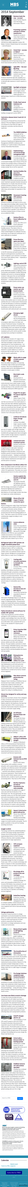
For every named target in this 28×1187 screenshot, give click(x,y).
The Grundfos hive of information (20, 952)
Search (20, 1098)
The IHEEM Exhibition (20, 132)
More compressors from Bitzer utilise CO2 (14, 465)
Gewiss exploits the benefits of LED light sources (20, 478)
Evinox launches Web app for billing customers (20, 631)
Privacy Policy (4, 1182)
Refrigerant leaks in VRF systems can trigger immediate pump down (12, 543)
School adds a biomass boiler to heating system (19, 1040)
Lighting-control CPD (20, 263)
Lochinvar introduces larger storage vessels (20, 418)
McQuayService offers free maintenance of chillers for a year (19, 657)
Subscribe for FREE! (14, 1173)
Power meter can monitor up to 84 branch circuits (19, 289)
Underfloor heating (19, 895)
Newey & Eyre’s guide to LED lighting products (20, 930)
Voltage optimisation (7, 912)
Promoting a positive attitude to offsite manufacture (20, 31)
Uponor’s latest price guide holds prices (20, 811)
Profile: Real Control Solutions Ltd (20, 103)
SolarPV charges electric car (19, 1017)
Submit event (14, 1164)
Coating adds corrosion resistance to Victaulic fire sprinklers (20, 562)
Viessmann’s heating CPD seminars (20, 196)
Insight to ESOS (6, 829)
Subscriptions (3, 1185)
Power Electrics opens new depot (19, 240)
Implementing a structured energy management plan (19, 152)
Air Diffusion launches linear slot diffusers (19, 714)
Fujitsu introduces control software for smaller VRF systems (13, 612)
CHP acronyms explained (18, 845)
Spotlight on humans (20, 87)
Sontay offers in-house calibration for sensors (20, 219)
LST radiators (5, 337)
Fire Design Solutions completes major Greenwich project (20, 975)
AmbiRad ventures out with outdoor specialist (19, 1065)
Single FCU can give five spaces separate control (20, 394)
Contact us (4, 1184)
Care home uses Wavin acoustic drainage (13, 995)
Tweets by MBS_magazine (8, 1166)
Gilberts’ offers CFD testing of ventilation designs (20, 738)
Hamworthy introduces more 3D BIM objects (20, 588)
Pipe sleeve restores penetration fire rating (20, 677)
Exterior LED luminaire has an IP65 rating (20, 759)
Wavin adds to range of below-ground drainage (20, 359)
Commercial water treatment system (19, 441)
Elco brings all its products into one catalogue (19, 873)
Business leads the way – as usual (19, 17)
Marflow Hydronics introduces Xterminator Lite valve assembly (19, 785)
